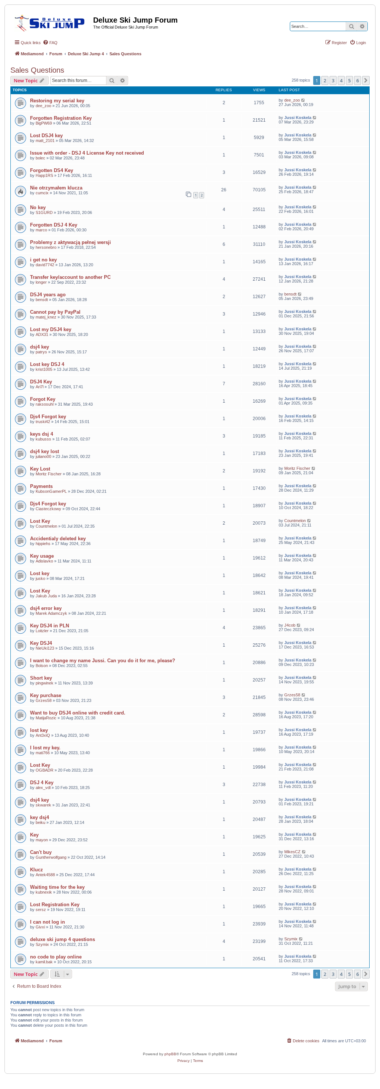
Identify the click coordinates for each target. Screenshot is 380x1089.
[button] (366, 80)
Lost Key (40, 521)
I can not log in (47, 922)
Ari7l (39, 387)
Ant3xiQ (43, 735)
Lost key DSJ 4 (47, 364)
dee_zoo (43, 105)
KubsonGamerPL (51, 491)
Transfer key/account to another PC (70, 277)
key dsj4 (39, 817)
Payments (41, 486)
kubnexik (44, 892)
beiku (40, 822)
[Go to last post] (303, 100)
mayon (42, 840)
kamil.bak (44, 962)
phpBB (170, 1054)
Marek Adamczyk (51, 613)
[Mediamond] (51, 21)
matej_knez (46, 317)
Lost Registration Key (54, 904)
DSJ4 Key (41, 382)
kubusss (43, 439)
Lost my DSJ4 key (50, 329)
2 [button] (325, 80)
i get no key (43, 260)
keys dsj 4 (41, 434)
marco (41, 230)
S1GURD (44, 212)
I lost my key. (45, 747)
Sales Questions (37, 70)
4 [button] (341, 80)
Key (34, 835)
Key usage (42, 556)
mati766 (43, 752)
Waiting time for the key (57, 887)
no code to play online (56, 957)
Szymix (42, 944)
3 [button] (333, 80)
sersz (41, 909)
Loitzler (42, 630)
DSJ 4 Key (41, 782)
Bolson (42, 665)
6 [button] (357, 80)
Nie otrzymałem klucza (56, 188)
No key (38, 207)
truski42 (43, 421)
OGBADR (44, 770)
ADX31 (42, 334)
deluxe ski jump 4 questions (62, 939)
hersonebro (46, 247)
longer (41, 282)
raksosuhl (44, 404)
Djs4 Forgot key (48, 416)
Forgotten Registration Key (61, 118)
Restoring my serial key (57, 100)
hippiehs (43, 543)
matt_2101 (45, 140)
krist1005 (44, 369)
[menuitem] (50, 42)
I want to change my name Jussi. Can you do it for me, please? (102, 660)
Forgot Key (42, 399)
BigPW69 (44, 123)
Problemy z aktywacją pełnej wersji (70, 242)
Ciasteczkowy (48, 508)
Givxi (40, 927)
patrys (41, 352)
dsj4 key (39, 347)
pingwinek (44, 683)
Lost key (39, 573)
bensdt (42, 299)
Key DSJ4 (41, 643)
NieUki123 (45, 648)
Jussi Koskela (297, 117)
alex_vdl (43, 787)
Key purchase (45, 695)
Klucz (36, 869)
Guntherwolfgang (51, 857)
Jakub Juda (46, 596)
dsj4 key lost (44, 451)
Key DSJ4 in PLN (49, 625)
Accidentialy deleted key (58, 538)
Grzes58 (44, 700)
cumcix (42, 193)
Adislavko (44, 561)
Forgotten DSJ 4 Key (53, 225)
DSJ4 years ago (48, 294)
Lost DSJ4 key (46, 135)
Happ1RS (44, 175)
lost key (39, 730)
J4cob (289, 625)
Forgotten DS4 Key (51, 170)
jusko (40, 578)
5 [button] (349, 80)
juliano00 (43, 456)
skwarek (43, 805)
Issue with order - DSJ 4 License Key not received (87, 153)
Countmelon (46, 526)
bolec (40, 158)
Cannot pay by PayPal (55, 312)
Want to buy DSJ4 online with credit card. (77, 713)
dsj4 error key (46, 608)
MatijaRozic (46, 718)
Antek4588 (45, 874)
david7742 (45, 265)
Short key (41, 678)
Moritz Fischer (49, 474)
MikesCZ (292, 851)
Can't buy (41, 852)
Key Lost (40, 469)
